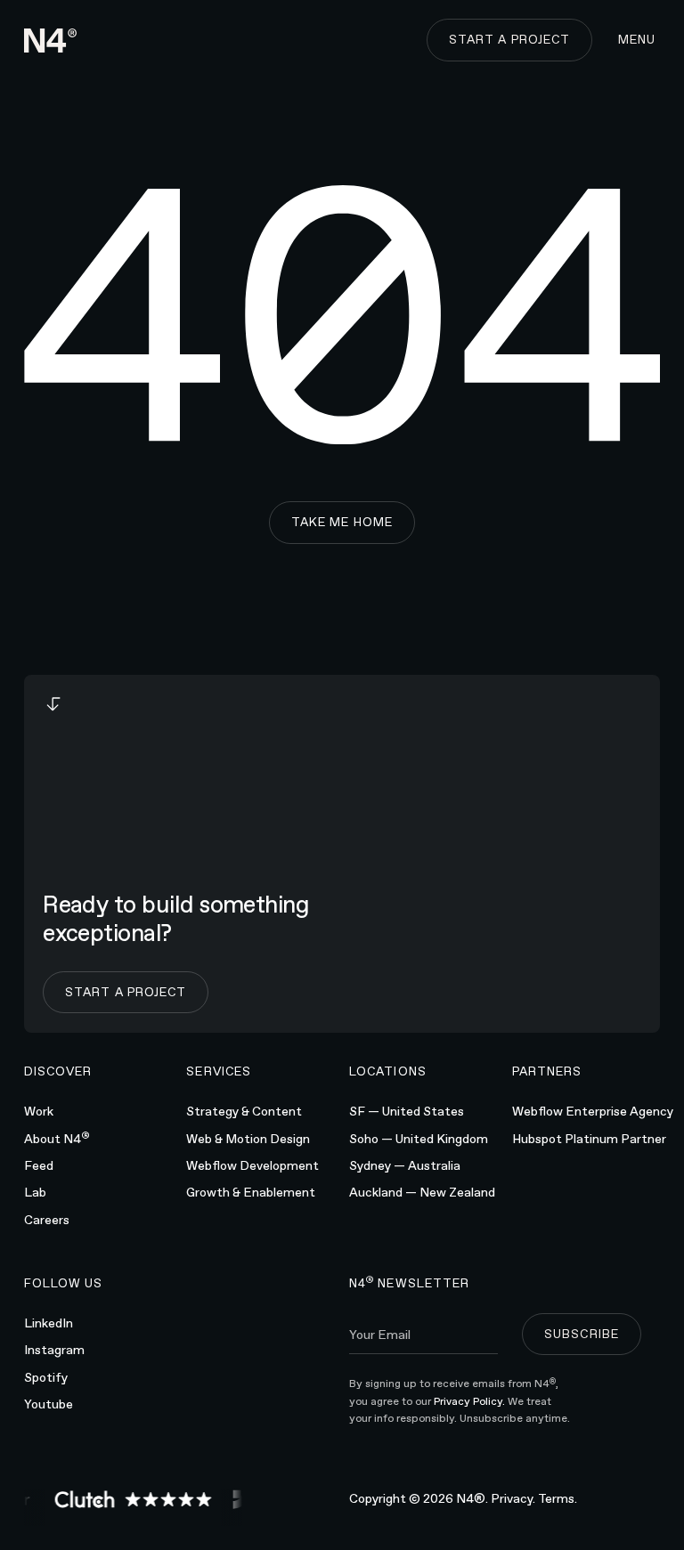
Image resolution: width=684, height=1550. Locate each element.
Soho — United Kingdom (418, 1139)
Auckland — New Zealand (422, 1192)
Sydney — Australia (404, 1165)
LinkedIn (48, 1323)
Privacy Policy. (471, 1401)
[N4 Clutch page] (128, 1499)
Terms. (557, 1498)
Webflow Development (252, 1165)
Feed (38, 1165)
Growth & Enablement (250, 1192)
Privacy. (513, 1498)
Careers (46, 1220)
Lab (35, 1192)
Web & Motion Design (248, 1139)
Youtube (48, 1404)
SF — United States (406, 1111)
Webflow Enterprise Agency (592, 1111)
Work (38, 1111)
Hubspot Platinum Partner (589, 1139)
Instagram (54, 1350)
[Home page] (50, 40)
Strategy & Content (244, 1111)
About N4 (57, 1137)
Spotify (46, 1377)
